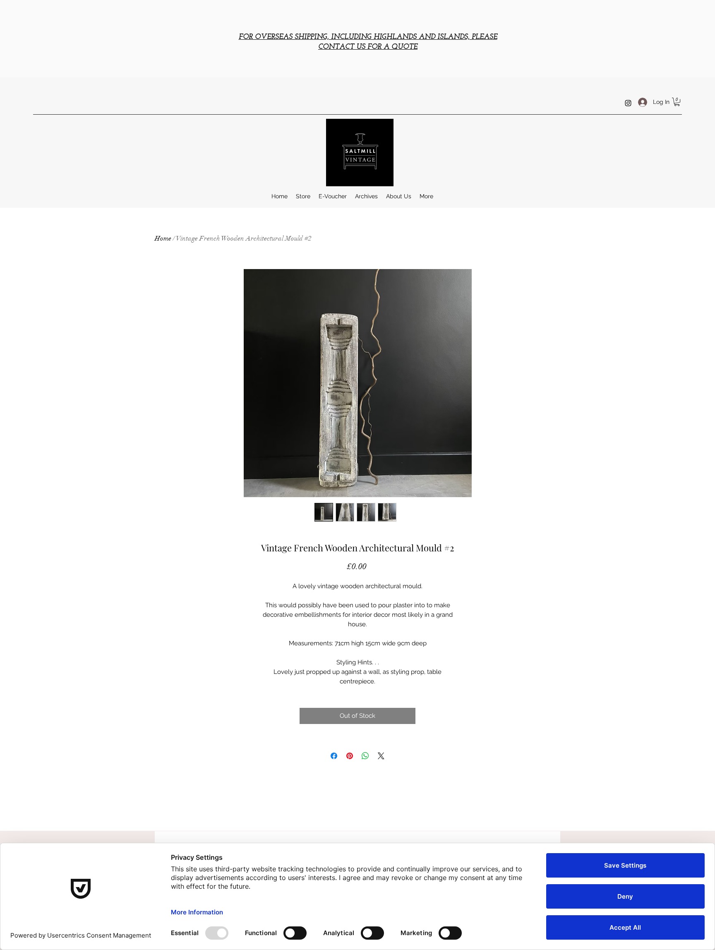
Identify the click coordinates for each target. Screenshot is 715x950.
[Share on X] (381, 756)
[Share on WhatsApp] (365, 756)
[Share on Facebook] (334, 756)
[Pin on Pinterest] (350, 756)
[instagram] (628, 103)
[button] (677, 102)
